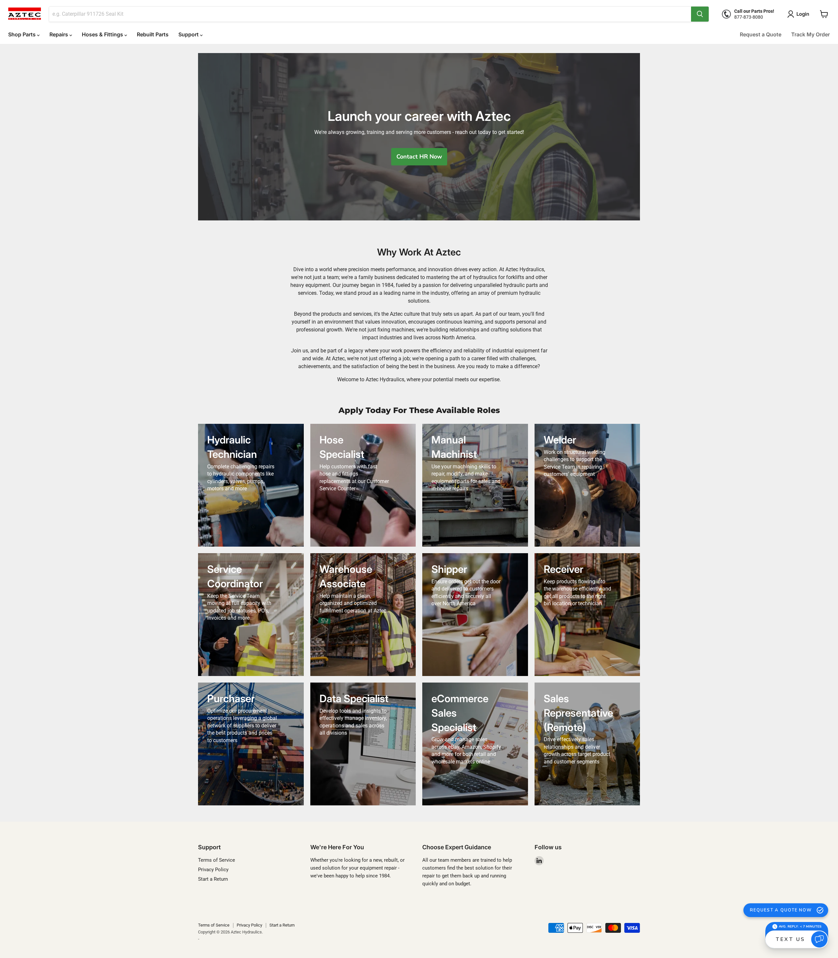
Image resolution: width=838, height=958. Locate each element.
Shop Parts (22, 34)
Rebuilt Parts (153, 34)
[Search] (700, 14)
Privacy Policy (213, 870)
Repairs (59, 34)
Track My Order (810, 34)
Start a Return (213, 879)
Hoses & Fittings (103, 34)
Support (189, 34)
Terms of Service (216, 860)
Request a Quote (760, 34)
